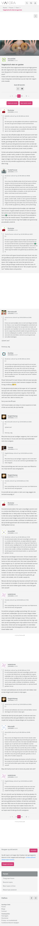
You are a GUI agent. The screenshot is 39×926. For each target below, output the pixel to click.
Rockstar (11, 110)
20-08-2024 (10, 60)
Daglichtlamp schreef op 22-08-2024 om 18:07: (19, 781)
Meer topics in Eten (9, 886)
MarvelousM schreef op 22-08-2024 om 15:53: (18, 422)
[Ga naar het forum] (31, 3)
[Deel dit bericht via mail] (22, 89)
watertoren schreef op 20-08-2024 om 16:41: (18, 317)
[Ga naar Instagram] (36, 898)
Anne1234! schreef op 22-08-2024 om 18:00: (17, 732)
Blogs (3, 909)
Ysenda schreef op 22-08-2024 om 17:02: (17, 481)
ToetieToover (12, 170)
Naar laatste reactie (26, 103)
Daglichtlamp (13, 416)
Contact (4, 911)
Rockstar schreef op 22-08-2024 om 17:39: (17, 537)
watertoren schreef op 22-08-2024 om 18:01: (18, 704)
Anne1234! (11, 531)
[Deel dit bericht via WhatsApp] (18, 89)
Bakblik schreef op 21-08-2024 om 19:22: (17, 116)
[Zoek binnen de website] (27, 3)
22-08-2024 (10, 112)
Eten (17, 8)
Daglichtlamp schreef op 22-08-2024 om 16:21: (19, 453)
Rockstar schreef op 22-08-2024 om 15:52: (17, 359)
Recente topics (8, 882)
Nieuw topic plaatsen (10, 890)
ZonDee (10, 353)
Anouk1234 (11, 59)
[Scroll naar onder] (35, 16)
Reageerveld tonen (8, 864)
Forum (11, 8)
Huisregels (4, 916)
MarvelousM (12, 312)
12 (26, 96)
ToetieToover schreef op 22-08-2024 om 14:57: (19, 234)
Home (5, 8)
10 (21, 96)
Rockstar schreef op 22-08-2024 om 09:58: (17, 176)
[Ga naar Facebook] (31, 898)
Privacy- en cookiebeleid (9, 920)
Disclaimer (4, 918)
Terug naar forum (8, 878)
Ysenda (10, 447)
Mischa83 (11, 726)
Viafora (4, 898)
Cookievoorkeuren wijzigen (10, 923)
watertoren (12, 594)
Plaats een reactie (12, 103)
